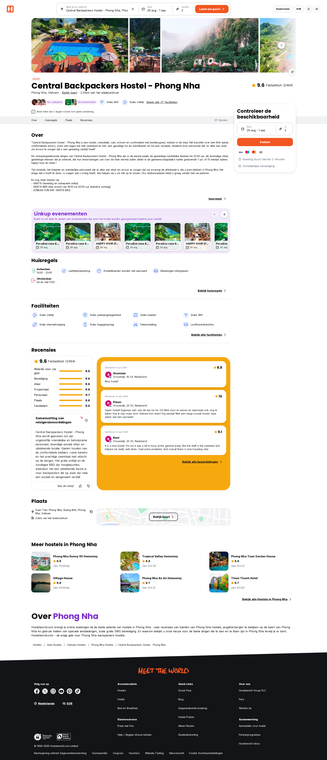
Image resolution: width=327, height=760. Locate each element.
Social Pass (184, 690)
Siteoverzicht (176, 753)
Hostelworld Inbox (249, 743)
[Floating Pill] (281, 45)
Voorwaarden (99, 753)
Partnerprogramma (249, 734)
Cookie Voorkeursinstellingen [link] (206, 753)
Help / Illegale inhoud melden (135, 734)
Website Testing (154, 753)
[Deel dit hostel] (292, 71)
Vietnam (53, 92)
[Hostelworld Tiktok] (77, 691)
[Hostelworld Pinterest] (69, 691)
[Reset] (133, 9)
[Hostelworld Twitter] (45, 691)
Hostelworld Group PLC (252, 690)
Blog (180, 699)
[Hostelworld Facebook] (37, 691)
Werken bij (245, 708)
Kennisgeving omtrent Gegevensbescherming (60, 753)
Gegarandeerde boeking (192, 708)
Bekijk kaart (69, 92)
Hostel (36, 79)
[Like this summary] (80, 486)
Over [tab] (34, 120)
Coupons (118, 753)
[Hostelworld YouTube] (61, 691)
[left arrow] (214, 214)
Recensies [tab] (86, 120)
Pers (241, 699)
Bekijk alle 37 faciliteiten (161, 102)
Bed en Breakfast (128, 708)
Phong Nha (38, 92)
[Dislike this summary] (88, 486)
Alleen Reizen (186, 725)
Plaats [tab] (68, 120)
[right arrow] (224, 214)
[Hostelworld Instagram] (53, 691)
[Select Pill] (308, 9)
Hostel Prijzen (186, 717)
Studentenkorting (188, 734)
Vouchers (134, 753)
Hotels (121, 699)
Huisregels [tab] (51, 120)
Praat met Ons (126, 725)
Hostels (122, 690)
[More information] (86, 420)
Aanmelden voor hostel (252, 725)
